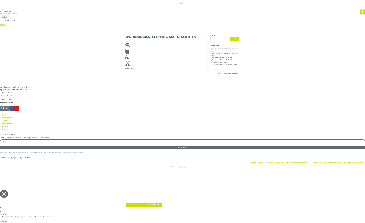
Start (4, 114)
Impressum (269, 162)
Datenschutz (279, 162)
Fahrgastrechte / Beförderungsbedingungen (327, 162)
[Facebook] (12, 108)
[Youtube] (16, 108)
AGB (287, 162)
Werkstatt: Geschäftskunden (354, 162)
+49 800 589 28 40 (8, 13)
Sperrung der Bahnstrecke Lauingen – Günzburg (224, 64)
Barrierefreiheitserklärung (300, 162)
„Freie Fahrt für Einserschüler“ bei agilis (221, 58)
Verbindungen (7, 117)
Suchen (212, 35)
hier (83, 152)
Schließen (4, 214)
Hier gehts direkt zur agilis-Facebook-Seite (143, 204)
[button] (362, 12)
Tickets (4, 120)
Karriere (5, 130)
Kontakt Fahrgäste (256, 162)
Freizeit (5, 127)
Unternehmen (7, 124)
